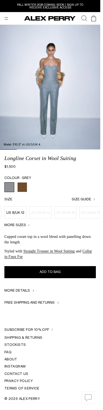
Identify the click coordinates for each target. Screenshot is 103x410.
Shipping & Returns (23, 337)
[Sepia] (22, 187)
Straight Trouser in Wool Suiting (49, 251)
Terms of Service (22, 388)
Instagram (15, 366)
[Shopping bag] (94, 18)
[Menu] (6, 18)
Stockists (15, 345)
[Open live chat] (88, 398)
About (10, 359)
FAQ (8, 352)
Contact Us (16, 374)
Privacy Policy (18, 381)
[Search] (82, 18)
